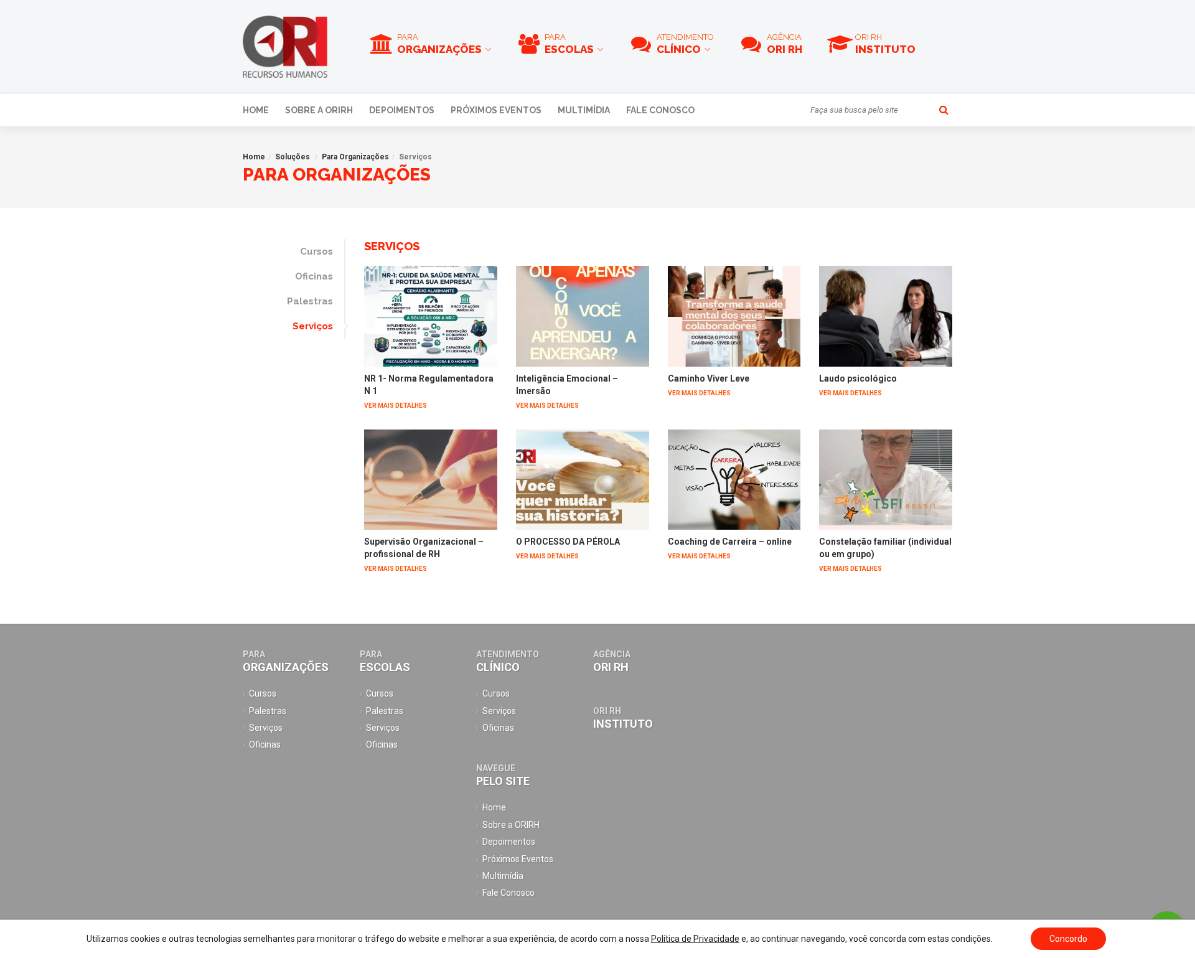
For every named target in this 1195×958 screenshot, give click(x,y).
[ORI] (285, 47)
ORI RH (885, 43)
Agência (784, 43)
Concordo (1068, 939)
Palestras (310, 301)
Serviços (313, 326)
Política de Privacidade (695, 939)
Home (256, 110)
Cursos (316, 251)
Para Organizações (355, 157)
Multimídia (584, 110)
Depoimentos (401, 110)
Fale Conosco (660, 110)
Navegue (503, 775)
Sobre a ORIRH (319, 110)
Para (439, 43)
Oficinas (314, 276)
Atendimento (685, 43)
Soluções (292, 157)
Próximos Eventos (496, 110)
